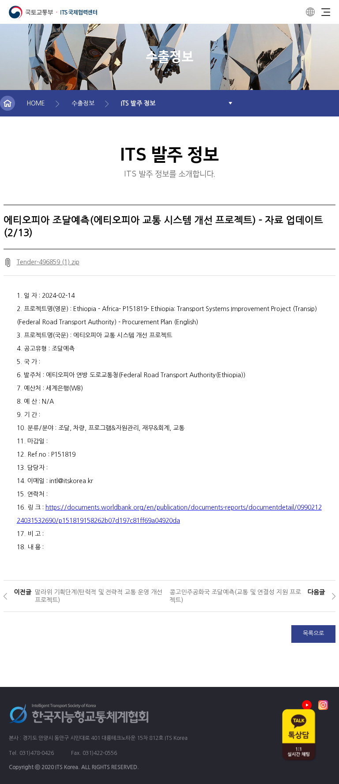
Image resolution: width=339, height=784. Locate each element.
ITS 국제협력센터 (53, 12)
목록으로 (313, 633)
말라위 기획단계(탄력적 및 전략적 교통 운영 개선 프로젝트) (98, 596)
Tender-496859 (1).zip (48, 262)
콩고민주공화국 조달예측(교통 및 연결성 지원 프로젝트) (235, 596)
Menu (325, 12)
